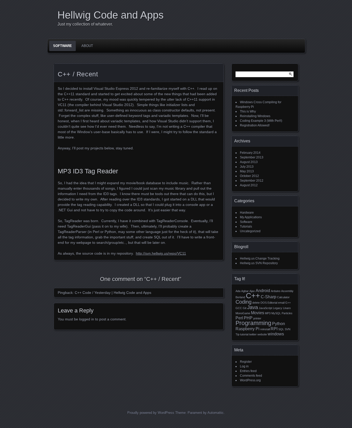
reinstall (265, 329)
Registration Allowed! (255, 125)
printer (257, 318)
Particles (287, 313)
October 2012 (249, 176)
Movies (257, 312)
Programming (253, 323)
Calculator (283, 297)
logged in (86, 319)
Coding (244, 302)
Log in (244, 366)
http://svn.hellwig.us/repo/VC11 (161, 253)
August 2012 (249, 185)
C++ (253, 295)
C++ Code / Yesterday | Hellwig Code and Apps (113, 292)
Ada (238, 291)
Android (263, 290)
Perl (239, 318)
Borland (240, 297)
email (281, 302)
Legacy (277, 308)
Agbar (245, 291)
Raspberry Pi (247, 328)
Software (62, 46)
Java (252, 307)
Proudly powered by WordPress (150, 413)
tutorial (244, 334)
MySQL (276, 313)
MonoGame (243, 313)
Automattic (215, 413)
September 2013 (251, 157)
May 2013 (247, 171)
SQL (281, 329)
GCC (239, 308)
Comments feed (251, 375)
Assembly (287, 291)
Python (278, 323)
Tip (237, 334)
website (262, 334)
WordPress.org (250, 380)
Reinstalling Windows (255, 116)
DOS (264, 302)
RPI (274, 328)
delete (256, 302)
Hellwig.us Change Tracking (260, 258)
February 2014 (250, 153)
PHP (248, 318)
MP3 (268, 313)
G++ (288, 302)
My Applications (251, 217)
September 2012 (251, 180)
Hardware (247, 212)
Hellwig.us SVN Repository (259, 263)
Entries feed (248, 371)
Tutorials (246, 226)
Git (244, 308)
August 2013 (249, 162)
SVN (287, 329)
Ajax (252, 291)
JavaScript (265, 308)
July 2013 (247, 166)
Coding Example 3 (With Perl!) (261, 121)
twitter (253, 334)
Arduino (275, 291)
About (87, 46)
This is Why (248, 111)
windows (276, 334)
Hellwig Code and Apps (110, 15)
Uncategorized (250, 231)
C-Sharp (268, 296)
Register (246, 362)
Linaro (287, 308)
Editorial (272, 302)
